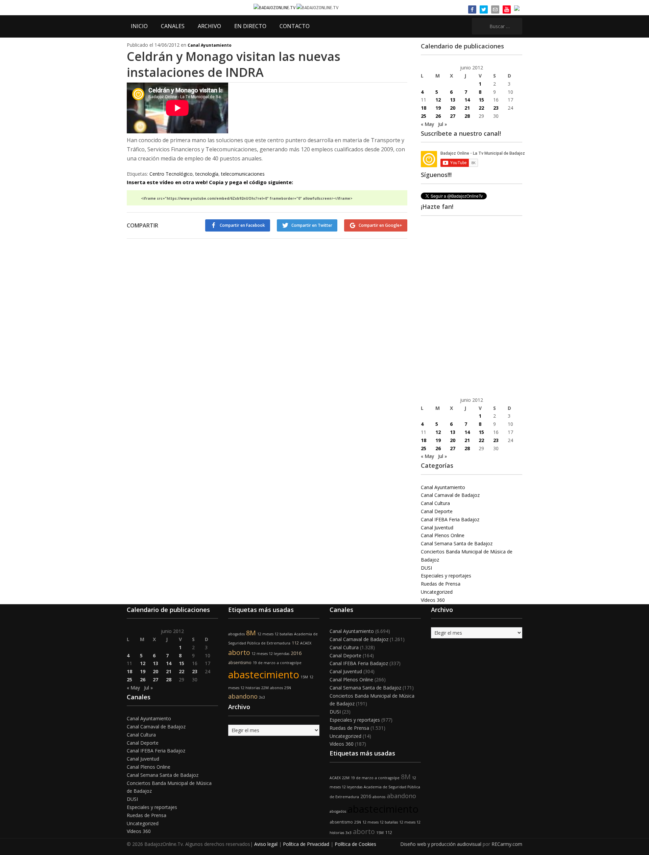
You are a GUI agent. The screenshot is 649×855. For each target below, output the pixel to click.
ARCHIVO (209, 26)
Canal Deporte (437, 511)
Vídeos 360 (433, 600)
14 (467, 99)
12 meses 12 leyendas (270, 653)
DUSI (426, 568)
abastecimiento (263, 674)
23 (496, 108)
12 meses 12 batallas (275, 634)
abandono (243, 696)
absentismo (239, 662)
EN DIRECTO (250, 26)
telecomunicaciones (243, 174)
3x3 (262, 697)
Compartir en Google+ (380, 225)
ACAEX (305, 643)
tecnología (206, 174)
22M (265, 687)
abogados (236, 634)
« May (427, 124)
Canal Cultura (435, 503)
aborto (239, 652)
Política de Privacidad (306, 844)
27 (452, 116)
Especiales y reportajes (446, 575)
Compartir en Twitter (311, 225)
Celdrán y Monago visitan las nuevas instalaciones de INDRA (233, 64)
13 (452, 99)
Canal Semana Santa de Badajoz (456, 543)
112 (295, 643)
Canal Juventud (437, 527)
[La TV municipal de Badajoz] (275, 7)
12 (438, 99)
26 (438, 116)
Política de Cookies (355, 844)
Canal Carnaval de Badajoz (450, 495)
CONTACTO (295, 26)
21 (467, 108)
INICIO (139, 26)
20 (452, 108)
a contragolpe (289, 662)
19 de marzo (264, 662)
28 (467, 116)
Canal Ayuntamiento (210, 45)
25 (423, 116)
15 (481, 99)
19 (438, 108)
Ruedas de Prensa (440, 583)
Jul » (442, 124)
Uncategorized (437, 592)
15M (304, 677)
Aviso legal (266, 844)
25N (287, 687)
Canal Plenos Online (442, 535)
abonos (276, 687)
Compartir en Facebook (242, 225)
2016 (296, 653)
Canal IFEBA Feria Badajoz (450, 519)
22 (481, 108)
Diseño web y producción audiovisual (440, 844)
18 (423, 108)
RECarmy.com (506, 844)
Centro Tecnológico (171, 174)
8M (251, 632)
